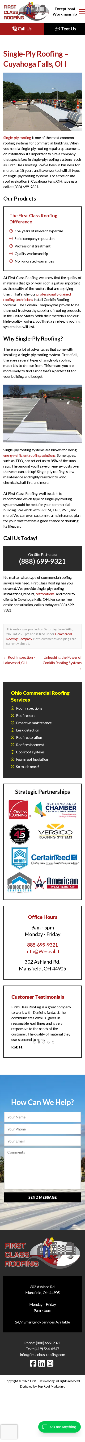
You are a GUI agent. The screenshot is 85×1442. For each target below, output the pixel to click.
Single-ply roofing (17, 137)
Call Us (24, 28)
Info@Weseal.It (42, 951)
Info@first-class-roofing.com (42, 1354)
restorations (45, 594)
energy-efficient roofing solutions (29, 455)
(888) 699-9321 (42, 561)
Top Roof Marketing (51, 1386)
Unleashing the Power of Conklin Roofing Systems (62, 662)
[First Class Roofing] (26, 11)
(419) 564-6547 (46, 1348)
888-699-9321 (42, 945)
